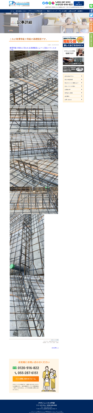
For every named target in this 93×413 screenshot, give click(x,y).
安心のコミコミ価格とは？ (72, 83)
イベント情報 (91, 27)
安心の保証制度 (69, 79)
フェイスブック (91, 10)
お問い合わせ (68, 99)
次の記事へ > (55, 347)
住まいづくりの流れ (70, 86)
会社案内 (67, 96)
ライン (91, 6)
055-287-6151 (63, 2)
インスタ (91, 20)
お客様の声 (67, 89)
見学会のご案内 (69, 93)
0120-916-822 (65, 4)
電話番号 (91, 40)
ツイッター (91, 15)
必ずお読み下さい (69, 76)
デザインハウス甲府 (46, 403)
